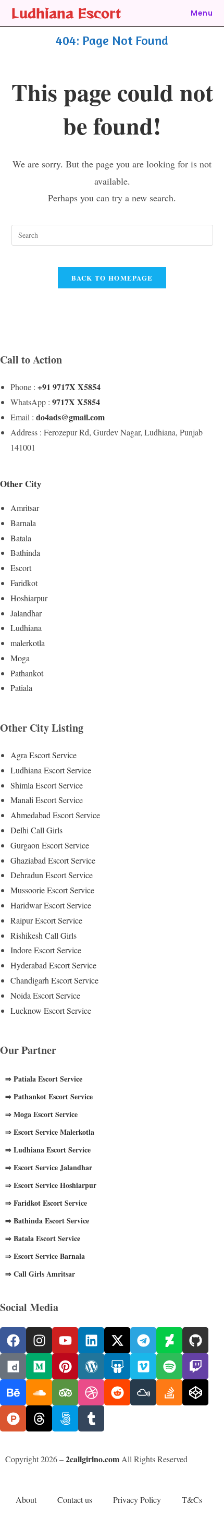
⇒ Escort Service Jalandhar (48, 1167)
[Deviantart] (169, 1340)
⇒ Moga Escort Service (41, 1114)
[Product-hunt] (13, 1418)
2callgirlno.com (92, 1459)
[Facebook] (13, 1340)
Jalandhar (26, 613)
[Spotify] (169, 1366)
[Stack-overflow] (169, 1392)
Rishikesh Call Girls (43, 935)
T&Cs (192, 1499)
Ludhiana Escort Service (50, 769)
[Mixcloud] (143, 1392)
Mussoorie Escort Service (52, 889)
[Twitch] (195, 1366)
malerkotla (27, 642)
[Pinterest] (65, 1366)
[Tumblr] (91, 1418)
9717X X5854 (76, 402)
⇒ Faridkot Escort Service (46, 1202)
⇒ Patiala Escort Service (43, 1078)
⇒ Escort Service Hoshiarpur (50, 1185)
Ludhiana (26, 627)
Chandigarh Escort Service (54, 980)
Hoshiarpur (28, 597)
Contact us (74, 1499)
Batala (20, 537)
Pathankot (26, 673)
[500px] (65, 1418)
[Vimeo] (143, 1366)
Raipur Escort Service (46, 920)
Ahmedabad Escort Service (55, 814)
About (26, 1499)
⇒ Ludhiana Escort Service (48, 1149)
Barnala (23, 522)
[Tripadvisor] (65, 1392)
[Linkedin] (91, 1340)
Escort (20, 567)
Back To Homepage (112, 278)
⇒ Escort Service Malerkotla (49, 1131)
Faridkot (24, 582)
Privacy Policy (137, 1499)
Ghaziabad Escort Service (52, 860)
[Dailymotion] (13, 1366)
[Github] (195, 1340)
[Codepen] (195, 1392)
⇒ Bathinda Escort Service (47, 1220)
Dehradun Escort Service (51, 874)
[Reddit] (117, 1392)
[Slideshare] (117, 1366)
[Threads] (39, 1418)
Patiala (21, 687)
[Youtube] (65, 1340)
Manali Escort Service (46, 799)
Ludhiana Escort (66, 13)
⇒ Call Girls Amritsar (40, 1273)
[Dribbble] (91, 1392)
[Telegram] (143, 1340)
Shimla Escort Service (46, 785)
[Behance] (13, 1392)
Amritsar (24, 507)
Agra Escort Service (43, 754)
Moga (20, 657)
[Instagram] (39, 1340)
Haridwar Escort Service (50, 905)
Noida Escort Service (45, 995)
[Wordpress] (91, 1366)
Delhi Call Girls (36, 829)
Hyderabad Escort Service (53, 965)
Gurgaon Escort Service (49, 845)
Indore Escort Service (45, 949)
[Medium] (39, 1366)
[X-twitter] (117, 1340)
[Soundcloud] (39, 1392)
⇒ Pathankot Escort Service (49, 1096)
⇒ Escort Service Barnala (45, 1256)
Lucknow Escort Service (50, 1010)
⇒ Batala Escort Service (42, 1238)
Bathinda (25, 552)
